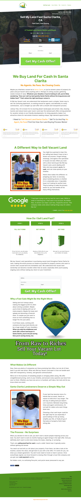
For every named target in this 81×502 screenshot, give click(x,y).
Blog (71, 476)
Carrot (29, 487)
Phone (30, 53)
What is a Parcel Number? (66, 489)
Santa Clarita (38, 89)
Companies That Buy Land (66, 478)
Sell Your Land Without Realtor (65, 483)
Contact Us (63, 5)
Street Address (40, 50)
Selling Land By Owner (67, 482)
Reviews (69, 5)
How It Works (55, 5)
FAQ (59, 5)
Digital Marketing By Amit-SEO (40, 499)
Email (50, 53)
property (41, 448)
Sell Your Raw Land (68, 485)
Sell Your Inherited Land (67, 480)
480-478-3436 (43, 36)
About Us (70, 491)
